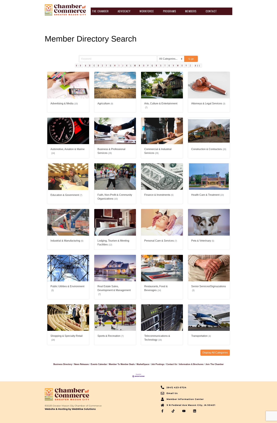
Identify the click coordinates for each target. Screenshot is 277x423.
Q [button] (153, 65)
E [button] (103, 65)
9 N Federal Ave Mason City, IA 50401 (191, 405)
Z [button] (191, 65)
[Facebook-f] (162, 411)
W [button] (178, 65)
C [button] (95, 65)
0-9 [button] (79, 65)
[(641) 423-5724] (162, 387)
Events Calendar (99, 364)
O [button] (144, 65)
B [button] (90, 65)
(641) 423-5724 (176, 387)
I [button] (120, 65)
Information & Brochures (191, 364)
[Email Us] (162, 393)
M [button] (135, 65)
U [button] (170, 65)
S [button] (161, 65)
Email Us (172, 393)
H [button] (115, 65)
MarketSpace (143, 364)
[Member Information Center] (162, 399)
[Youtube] (183, 411)
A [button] (86, 65)
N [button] (140, 65)
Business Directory (62, 364)
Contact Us (171, 364)
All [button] (198, 65)
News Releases (81, 364)
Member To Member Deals (122, 364)
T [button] (165, 65)
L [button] (131, 65)
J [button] (123, 65)
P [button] (148, 65)
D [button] (99, 65)
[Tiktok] (173, 411)
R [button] (157, 65)
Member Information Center (185, 399)
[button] (100, 11)
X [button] (183, 65)
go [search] (192, 58)
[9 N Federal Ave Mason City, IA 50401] (162, 405)
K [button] (127, 65)
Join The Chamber (214, 364)
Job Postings (157, 364)
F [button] (107, 65)
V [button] (174, 65)
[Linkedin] (194, 411)
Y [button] (187, 65)
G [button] (111, 65)
